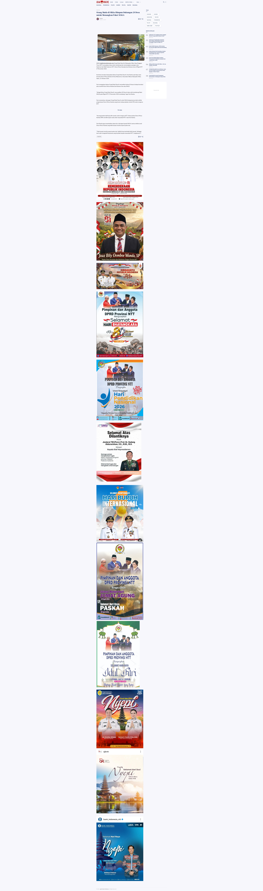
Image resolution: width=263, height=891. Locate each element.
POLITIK (113, 5)
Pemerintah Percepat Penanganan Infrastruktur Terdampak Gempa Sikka (157, 76)
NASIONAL (98, 5)
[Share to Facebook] (139, 136)
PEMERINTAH (106, 5)
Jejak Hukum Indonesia (104, 889)
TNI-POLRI (157, 25)
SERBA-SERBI (149, 25)
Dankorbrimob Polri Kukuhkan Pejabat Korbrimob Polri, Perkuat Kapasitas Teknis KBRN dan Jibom (157, 52)
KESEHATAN (149, 17)
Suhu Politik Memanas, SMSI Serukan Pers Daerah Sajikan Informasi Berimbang (158, 46)
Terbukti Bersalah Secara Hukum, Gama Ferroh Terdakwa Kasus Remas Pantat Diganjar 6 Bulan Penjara (157, 70)
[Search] (164, 2)
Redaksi (101, 18)
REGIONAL (135, 5)
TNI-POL (124, 5)
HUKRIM (118, 5)
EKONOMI (149, 14)
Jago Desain (123, 889)
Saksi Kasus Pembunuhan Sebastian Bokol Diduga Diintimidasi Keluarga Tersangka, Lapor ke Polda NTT (156, 41)
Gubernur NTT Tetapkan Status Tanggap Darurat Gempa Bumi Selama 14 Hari (157, 35)
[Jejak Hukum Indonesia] (102, 2)
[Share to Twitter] (140, 136)
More (138, 2)
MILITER (129, 5)
